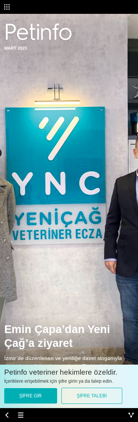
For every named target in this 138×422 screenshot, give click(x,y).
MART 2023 (15, 48)
